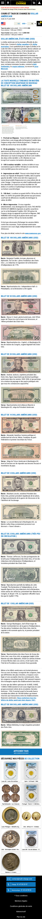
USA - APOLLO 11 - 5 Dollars (31, 826)
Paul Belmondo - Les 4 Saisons (10, 804)
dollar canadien (23, 44)
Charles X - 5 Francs (10, 872)
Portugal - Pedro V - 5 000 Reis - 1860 (31, 804)
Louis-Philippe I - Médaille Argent (11, 826)
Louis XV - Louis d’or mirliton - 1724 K (11, 781)
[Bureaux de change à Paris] (8, 2)
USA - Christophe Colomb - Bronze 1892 (11, 849)
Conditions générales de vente (21, 906)
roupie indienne (18, 66)
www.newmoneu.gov (33, 233)
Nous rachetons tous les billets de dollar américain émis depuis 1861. (18, 699)
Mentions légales (21, 901)
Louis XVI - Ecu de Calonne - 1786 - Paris (31, 849)
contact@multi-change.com (22, 879)
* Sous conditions (21, 896)
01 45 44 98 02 (21, 890)
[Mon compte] (39, 2)
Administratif (21, 911)
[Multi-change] (21, 2)
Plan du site (21, 917)
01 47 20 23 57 (19, 884)
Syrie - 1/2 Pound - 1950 (31, 781)
